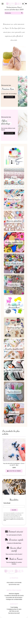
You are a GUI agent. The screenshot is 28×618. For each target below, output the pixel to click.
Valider (14, 510)
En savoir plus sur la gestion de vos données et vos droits (13, 519)
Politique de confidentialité (14, 599)
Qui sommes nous (14, 584)
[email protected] (14, 613)
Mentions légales (14, 593)
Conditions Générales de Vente (14, 595)
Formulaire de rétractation (14, 597)
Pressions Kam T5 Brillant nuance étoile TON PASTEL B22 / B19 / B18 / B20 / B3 (15, 464)
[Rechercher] (22, 13)
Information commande (14, 582)
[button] (3, 458)
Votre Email (7, 503)
